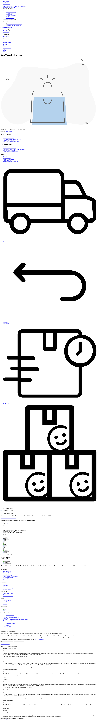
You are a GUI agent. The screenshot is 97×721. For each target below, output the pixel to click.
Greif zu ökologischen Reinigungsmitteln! (12, 139)
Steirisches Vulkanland (8, 596)
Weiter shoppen (9, 131)
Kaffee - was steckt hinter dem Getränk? (11, 141)
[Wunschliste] (4, 38)
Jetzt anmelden (6, 32)
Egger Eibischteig (7, 158)
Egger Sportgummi (7, 160)
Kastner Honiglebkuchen (8, 159)
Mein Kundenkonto (7, 571)
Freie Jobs (5, 604)
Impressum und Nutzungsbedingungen (11, 617)
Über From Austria (7, 600)
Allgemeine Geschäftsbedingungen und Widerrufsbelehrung (15, 619)
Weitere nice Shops (7, 626)
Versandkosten (9, 14)
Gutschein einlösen (7, 589)
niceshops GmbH (10, 615)
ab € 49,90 (14, 6)
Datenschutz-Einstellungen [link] (8, 622)
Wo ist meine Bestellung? (11, 12)
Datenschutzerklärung (39, 639)
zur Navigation (6, 1)
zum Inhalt (5, 2)
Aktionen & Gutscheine (8, 577)
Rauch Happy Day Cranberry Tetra (10, 151)
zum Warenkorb (6, 4)
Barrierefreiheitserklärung (8, 620)
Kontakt (7, 16)
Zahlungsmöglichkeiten (11, 15)
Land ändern (9, 612)
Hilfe (4, 10)
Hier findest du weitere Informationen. (8, 518)
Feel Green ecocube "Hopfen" (9, 150)
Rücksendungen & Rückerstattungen (10, 576)
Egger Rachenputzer (7, 156)
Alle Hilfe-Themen (10, 18)
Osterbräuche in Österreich (8, 140)
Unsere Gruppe (6, 601)
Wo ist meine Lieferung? (8, 588)
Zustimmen (3, 641)
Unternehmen (6, 625)
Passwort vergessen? (7, 586)
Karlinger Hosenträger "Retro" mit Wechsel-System (14, 149)
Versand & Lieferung (7, 575)
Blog (4, 594)
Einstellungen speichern (5, 718)
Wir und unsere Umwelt (8, 593)
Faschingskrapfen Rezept (8, 136)
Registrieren (5, 585)
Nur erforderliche (10, 641)
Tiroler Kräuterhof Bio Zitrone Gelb (10, 161)
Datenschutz (5, 618)
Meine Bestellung (6, 572)
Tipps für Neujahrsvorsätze (8, 138)
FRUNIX (5, 146)
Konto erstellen (6, 36)
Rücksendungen (9, 13)
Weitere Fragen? (6, 578)
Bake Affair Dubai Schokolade (9, 148)
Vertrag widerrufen (4, 628)
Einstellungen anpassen (18, 641)
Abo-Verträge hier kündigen (9, 623)
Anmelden (3, 131)
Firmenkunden (6, 579)
